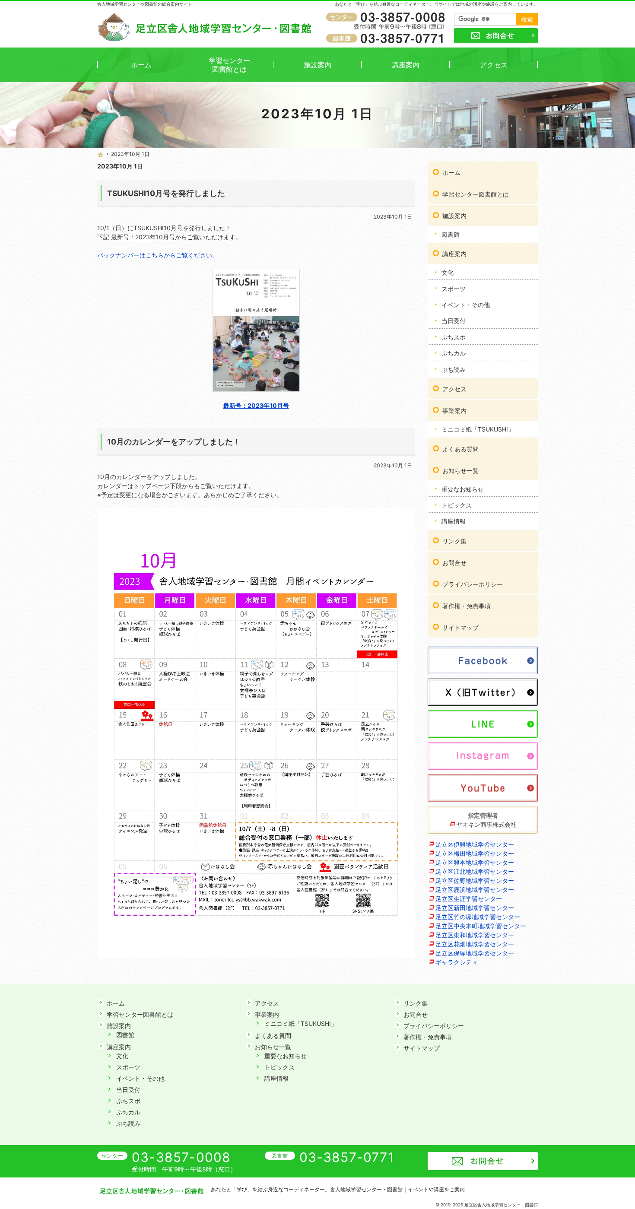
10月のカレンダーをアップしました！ (174, 441)
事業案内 (454, 410)
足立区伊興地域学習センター (474, 844)
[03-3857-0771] (387, 38)
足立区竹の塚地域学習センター (477, 916)
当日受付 (453, 320)
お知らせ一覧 (460, 470)
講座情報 (453, 521)
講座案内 (454, 253)
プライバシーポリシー (472, 584)
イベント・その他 (465, 304)
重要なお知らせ (462, 489)
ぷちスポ (453, 337)
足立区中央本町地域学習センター (480, 926)
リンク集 (454, 541)
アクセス (454, 389)
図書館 (450, 234)
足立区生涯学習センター (468, 898)
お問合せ (454, 562)
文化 (447, 272)
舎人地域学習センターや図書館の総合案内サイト (144, 3)
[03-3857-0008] (387, 18)
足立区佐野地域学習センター (474, 880)
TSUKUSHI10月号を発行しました (166, 193)
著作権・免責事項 (466, 605)
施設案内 (454, 215)
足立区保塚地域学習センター (474, 953)
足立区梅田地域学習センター (474, 853)
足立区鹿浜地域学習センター (474, 889)
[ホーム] (100, 155)
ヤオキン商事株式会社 (486, 824)
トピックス (456, 505)
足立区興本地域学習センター (474, 862)
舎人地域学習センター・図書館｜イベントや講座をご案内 (397, 1189)
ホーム (451, 172)
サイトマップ (460, 627)
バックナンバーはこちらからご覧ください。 (157, 255)
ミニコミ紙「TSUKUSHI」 (477, 429)
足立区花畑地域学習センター (474, 944)
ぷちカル (453, 353)
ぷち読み (453, 369)
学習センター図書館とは (475, 194)
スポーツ (453, 288)
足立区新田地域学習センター (474, 907)
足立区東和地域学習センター (474, 935)
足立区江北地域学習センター (474, 871)
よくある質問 (460, 449)
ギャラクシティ (456, 962)
